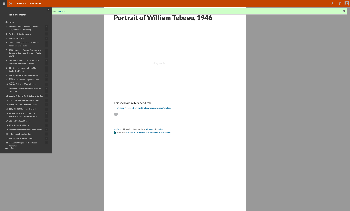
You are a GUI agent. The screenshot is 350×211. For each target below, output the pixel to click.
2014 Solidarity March (19, 125)
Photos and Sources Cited (21, 138)
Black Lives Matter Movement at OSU (26, 130)
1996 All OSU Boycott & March (23, 109)
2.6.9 (133, 132)
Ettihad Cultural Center (19, 121)
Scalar (128, 132)
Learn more (61, 11)
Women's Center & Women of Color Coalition (25, 90)
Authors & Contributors (20, 34)
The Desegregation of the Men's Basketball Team (23, 69)
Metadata (159, 129)
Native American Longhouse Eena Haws (24, 81)
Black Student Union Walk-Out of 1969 (24, 76)
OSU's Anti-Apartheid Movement (24, 100)
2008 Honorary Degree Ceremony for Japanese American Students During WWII (25, 53)
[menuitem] (3, 3)
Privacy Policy (155, 132)
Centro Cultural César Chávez (22, 84)
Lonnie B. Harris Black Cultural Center (26, 96)
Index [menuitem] (11, 148)
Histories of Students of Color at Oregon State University (24, 28)
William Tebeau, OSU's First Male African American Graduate (24, 62)
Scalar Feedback (167, 132)
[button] (339, 3)
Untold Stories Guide (28, 3)
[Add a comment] (117, 114)
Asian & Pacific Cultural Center (23, 105)
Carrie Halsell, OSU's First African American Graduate (24, 44)
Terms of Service (142, 132)
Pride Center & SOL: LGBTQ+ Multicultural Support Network (23, 115)
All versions (150, 129)
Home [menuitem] (11, 22)
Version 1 (117, 129)
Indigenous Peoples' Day (20, 134)
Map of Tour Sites (17, 38)
